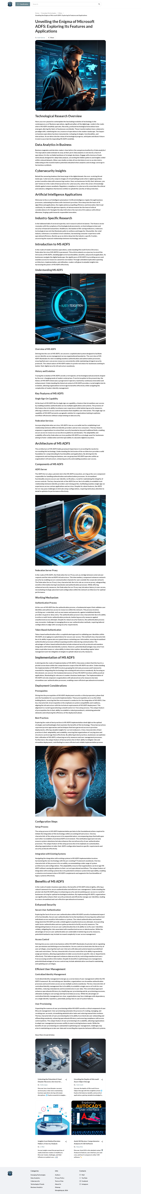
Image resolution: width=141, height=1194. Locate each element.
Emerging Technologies (48, 13)
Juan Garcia (41, 37)
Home (37, 13)
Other (60, 13)
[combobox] (65, 4)
